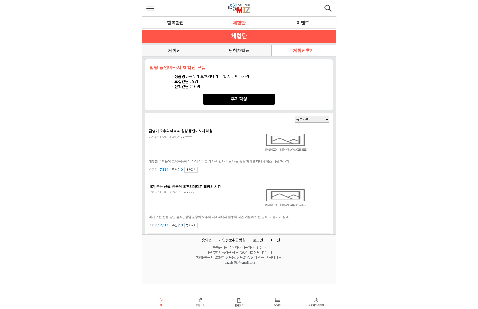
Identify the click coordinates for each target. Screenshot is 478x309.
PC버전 (274, 240)
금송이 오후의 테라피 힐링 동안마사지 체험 (181, 131)
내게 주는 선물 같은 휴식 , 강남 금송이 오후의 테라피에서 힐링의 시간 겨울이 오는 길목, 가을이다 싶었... (220, 217)
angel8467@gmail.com (240, 262)
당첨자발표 (239, 50)
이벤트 (303, 22)
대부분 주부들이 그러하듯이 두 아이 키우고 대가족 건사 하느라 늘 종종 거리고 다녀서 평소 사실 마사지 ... (220, 161)
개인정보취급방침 (232, 240)
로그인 (258, 240)
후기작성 (239, 99)
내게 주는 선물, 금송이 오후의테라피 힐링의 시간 (185, 186)
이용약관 (205, 240)
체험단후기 (303, 50)
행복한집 (175, 22)
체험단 (239, 22)
